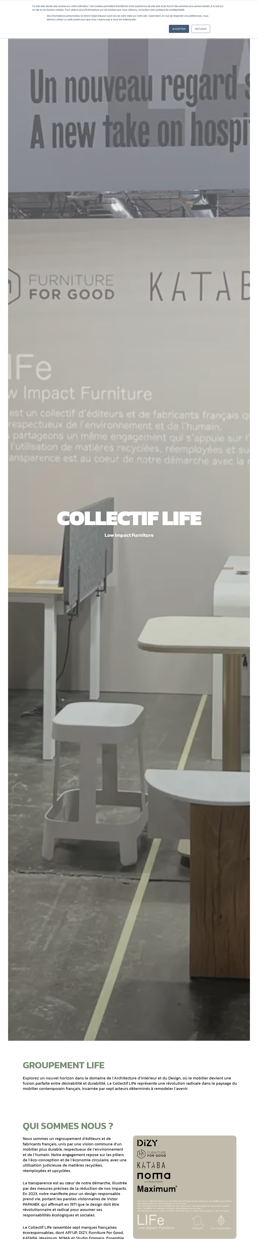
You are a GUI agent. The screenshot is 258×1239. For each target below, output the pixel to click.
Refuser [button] (201, 28)
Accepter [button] (179, 28)
